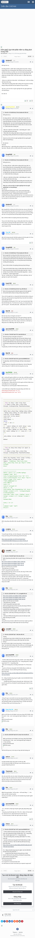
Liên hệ (20, 932)
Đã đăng (12, 61)
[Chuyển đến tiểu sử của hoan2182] (3, 284)
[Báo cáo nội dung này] (30, 62)
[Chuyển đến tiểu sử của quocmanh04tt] (3, 329)
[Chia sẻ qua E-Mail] (19, 921)
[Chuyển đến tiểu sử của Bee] (3, 517)
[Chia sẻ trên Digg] (9, 921)
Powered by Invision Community (17, 935)
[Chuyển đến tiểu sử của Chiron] (3, 824)
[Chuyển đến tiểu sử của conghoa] (3, 529)
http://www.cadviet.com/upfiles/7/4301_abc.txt (13, 565)
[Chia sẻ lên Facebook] (4, 921)
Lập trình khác (23, 53)
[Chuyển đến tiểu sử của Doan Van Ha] (3, 710)
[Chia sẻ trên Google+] (7, 921)
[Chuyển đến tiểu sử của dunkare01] (3, 61)
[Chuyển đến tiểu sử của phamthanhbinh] (3, 107)
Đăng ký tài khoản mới (17, 891)
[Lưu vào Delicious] (12, 921)
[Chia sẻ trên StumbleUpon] (17, 921)
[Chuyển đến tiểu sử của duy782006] (3, 373)
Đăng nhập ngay (17, 903)
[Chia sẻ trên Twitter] (2, 921)
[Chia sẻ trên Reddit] (14, 921)
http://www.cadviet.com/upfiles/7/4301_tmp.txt (13, 563)
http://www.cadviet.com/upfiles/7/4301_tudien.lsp (13, 561)
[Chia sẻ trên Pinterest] (22, 921)
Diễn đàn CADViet (8, 6)
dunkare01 (5, 53)
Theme (15, 932)
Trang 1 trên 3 (17, 56)
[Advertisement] (17, 27)
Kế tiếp (29, 56)
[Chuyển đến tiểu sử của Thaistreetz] (3, 772)
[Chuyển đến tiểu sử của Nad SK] (3, 311)
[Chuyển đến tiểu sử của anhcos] (3, 757)
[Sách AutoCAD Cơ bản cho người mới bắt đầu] (1, 104)
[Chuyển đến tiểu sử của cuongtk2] (3, 551)
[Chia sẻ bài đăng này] (32, 62)
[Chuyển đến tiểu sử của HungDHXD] (3, 155)
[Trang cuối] (33, 56)
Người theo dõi (16, 909)
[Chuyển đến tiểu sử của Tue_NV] (3, 233)
